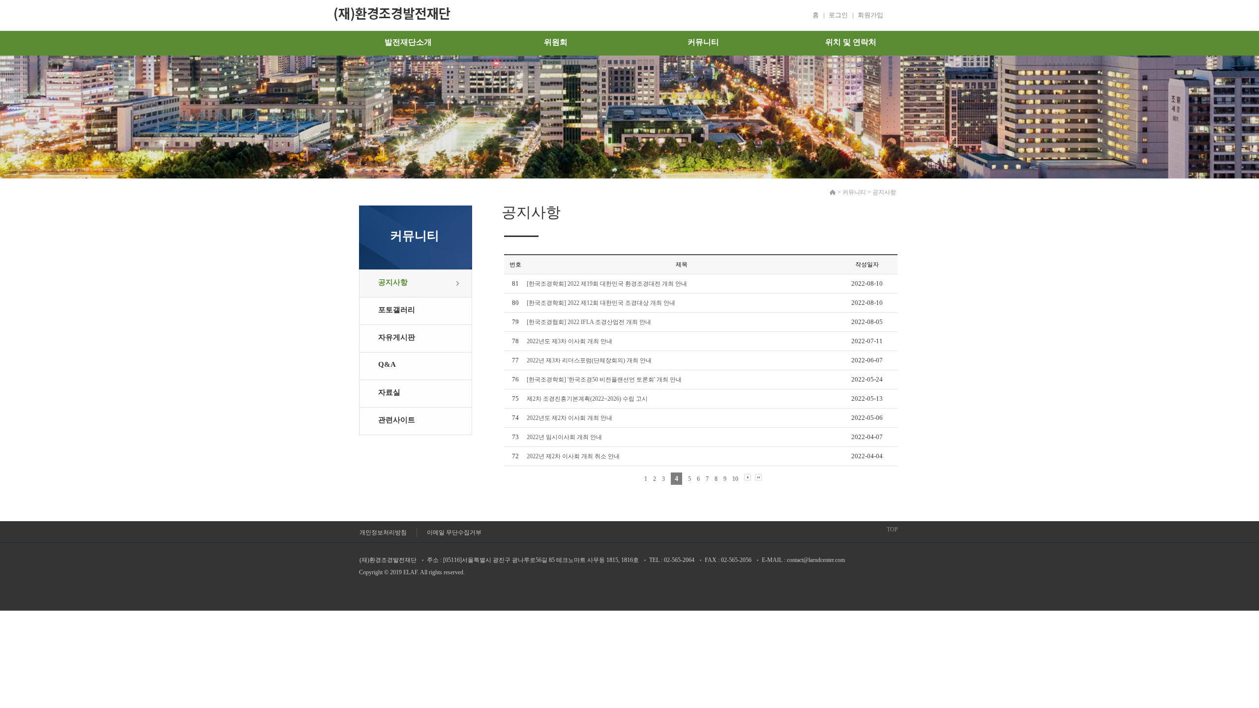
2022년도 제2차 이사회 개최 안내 (569, 417)
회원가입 (870, 15)
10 (735, 478)
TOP (892, 529)
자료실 (389, 392)
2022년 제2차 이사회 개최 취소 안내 (573, 456)
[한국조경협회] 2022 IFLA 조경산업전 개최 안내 (589, 322)
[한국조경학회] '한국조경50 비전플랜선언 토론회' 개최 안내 (604, 379)
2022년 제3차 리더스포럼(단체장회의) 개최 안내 (589, 360)
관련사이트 (396, 420)
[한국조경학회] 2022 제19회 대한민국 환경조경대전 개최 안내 (607, 283)
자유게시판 (396, 337)
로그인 (838, 15)
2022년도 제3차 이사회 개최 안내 (569, 341)
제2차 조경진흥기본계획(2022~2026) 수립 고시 (587, 398)
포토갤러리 (396, 310)
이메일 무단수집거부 (454, 532)
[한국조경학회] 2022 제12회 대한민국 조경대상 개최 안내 (601, 302)
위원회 (556, 42)
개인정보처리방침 (383, 532)
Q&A (387, 364)
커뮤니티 (703, 42)
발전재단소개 (408, 42)
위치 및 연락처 (850, 42)
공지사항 (393, 282)
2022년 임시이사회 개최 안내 (564, 437)
